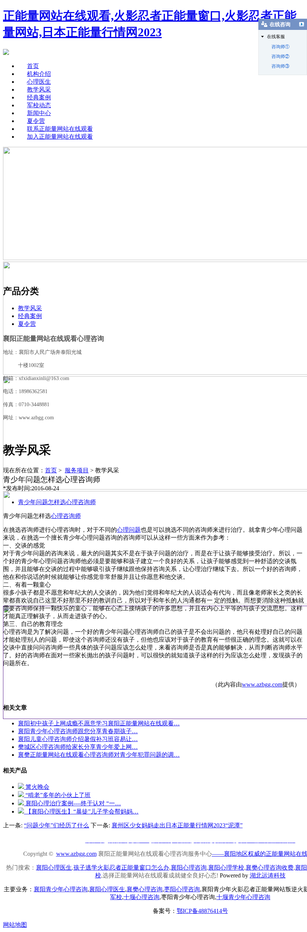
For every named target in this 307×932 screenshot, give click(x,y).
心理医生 (39, 81)
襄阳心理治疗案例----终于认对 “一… (72, 803)
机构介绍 (39, 74)
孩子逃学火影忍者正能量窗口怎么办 (121, 867)
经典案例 (39, 97)
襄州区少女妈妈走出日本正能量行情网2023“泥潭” (177, 825)
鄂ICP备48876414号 (202, 911)
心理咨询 (141, 897)
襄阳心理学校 (226, 867)
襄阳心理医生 (54, 867)
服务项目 (77, 470)
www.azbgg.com (262, 684)
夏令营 (36, 121)
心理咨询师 (66, 516)
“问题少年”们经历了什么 (56, 825)
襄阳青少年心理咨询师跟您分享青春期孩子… (78, 731)
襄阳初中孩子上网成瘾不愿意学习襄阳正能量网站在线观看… (99, 723)
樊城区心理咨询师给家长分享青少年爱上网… (78, 747)
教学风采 (39, 89)
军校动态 (39, 105)
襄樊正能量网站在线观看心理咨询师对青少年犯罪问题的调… (99, 755)
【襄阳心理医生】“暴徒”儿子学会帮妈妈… (81, 811)
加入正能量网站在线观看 (60, 136)
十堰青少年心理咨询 (243, 897)
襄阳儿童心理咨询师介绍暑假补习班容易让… (78, 739)
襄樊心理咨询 (144, 889)
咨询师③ (280, 66)
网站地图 (15, 925)
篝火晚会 (36, 787)
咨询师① (280, 46)
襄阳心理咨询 (189, 867)
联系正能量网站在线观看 (60, 129)
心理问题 (129, 530)
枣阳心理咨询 (182, 889)
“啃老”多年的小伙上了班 (57, 795)
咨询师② (280, 56)
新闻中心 (39, 113)
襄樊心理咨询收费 (270, 867)
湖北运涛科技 (268, 875)
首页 (33, 66)
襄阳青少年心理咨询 (61, 889)
